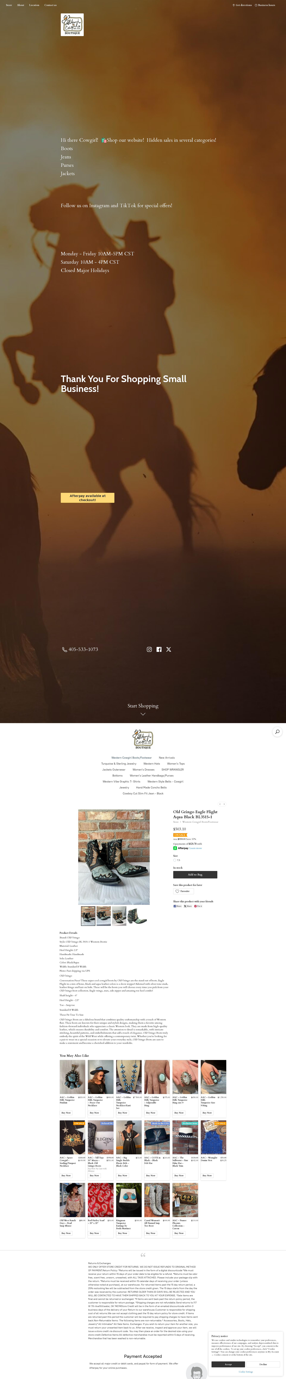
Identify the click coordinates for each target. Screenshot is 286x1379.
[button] (183, 891)
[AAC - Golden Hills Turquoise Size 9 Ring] (213, 1077)
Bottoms (117, 775)
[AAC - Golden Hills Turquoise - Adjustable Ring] (157, 1077)
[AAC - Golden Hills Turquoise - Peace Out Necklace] (100, 1077)
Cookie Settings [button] (246, 1371)
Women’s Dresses (143, 769)
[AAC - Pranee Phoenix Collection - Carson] (185, 1200)
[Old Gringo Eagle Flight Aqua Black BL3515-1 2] (119, 916)
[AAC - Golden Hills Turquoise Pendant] (72, 1077)
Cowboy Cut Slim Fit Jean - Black (143, 793)
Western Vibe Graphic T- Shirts (121, 781)
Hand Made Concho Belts (151, 787)
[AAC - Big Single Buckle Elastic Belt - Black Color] (129, 1137)
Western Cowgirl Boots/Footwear (131, 757)
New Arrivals (167, 757)
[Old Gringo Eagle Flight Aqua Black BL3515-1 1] (104, 916)
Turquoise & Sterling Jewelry (118, 763)
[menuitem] (220, 804)
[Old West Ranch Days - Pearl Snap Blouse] (72, 1200)
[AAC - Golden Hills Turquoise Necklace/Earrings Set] (129, 1077)
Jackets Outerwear (113, 769)
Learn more (195, 848)
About (20, 5)
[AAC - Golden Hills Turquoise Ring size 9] (185, 1077)
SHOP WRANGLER (173, 769)
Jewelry (124, 787)
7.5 (178, 860)
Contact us (50, 5)
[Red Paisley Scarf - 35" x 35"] (100, 1200)
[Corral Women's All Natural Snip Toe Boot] (157, 1200)
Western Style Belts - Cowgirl (165, 781)
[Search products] (277, 731)
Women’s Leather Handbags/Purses (152, 775)
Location (34, 5)
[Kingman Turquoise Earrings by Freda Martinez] (129, 1200)
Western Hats (151, 763)
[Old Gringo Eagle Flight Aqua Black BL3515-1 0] (88, 916)
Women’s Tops (176, 763)
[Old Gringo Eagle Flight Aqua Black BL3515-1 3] (137, 916)
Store (9, 5)
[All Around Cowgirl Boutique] (143, 739)
